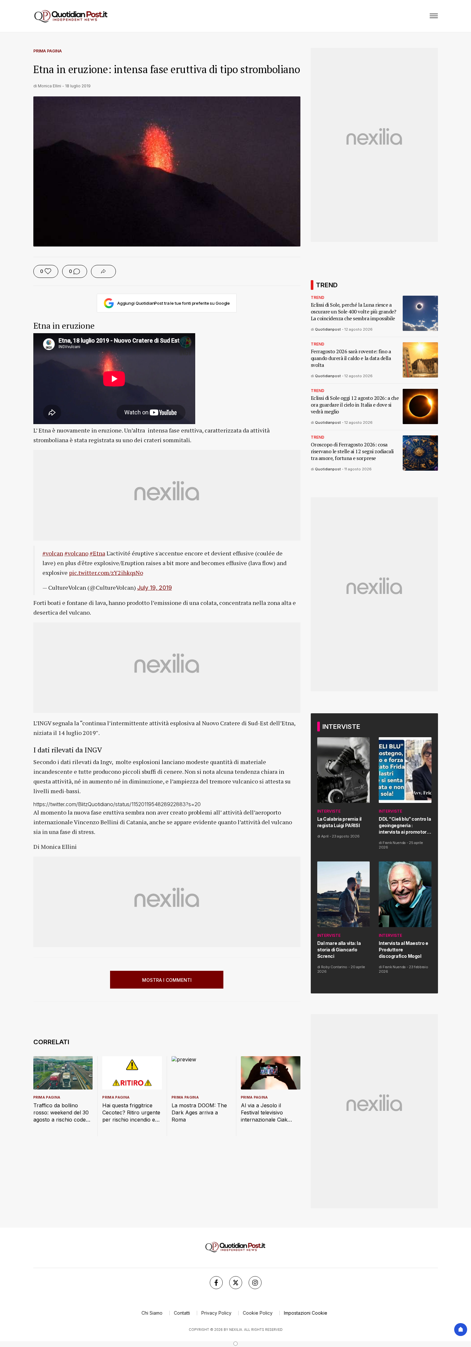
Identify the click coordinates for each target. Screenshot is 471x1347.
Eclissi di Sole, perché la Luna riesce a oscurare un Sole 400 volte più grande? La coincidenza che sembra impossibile (353, 311)
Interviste (329, 811)
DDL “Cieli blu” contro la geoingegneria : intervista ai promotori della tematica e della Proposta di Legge (405, 825)
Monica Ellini (49, 85)
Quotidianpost (328, 329)
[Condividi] (103, 271)
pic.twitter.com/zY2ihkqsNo (106, 572)
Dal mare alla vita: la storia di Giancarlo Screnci (339, 949)
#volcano (76, 553)
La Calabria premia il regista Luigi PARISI (339, 822)
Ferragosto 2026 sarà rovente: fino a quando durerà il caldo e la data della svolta (351, 358)
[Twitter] (235, 1282)
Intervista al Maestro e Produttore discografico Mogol (403, 949)
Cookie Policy (258, 1313)
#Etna (97, 553)
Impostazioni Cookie (305, 1313)
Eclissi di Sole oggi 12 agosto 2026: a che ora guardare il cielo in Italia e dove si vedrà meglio (355, 405)
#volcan (52, 553)
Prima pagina (47, 51)
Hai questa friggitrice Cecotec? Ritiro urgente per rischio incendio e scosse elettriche (131, 1112)
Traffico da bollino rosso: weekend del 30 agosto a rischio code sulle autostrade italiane (62, 1112)
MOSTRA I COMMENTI (167, 980)
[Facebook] (216, 1282)
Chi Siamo (152, 1313)
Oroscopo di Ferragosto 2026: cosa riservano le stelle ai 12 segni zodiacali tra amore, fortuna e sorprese (352, 451)
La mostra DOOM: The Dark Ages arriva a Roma (199, 1112)
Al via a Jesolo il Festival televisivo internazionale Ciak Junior (264, 1112)
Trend (317, 297)
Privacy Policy (216, 1313)
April (325, 836)
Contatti (182, 1313)
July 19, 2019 (154, 587)
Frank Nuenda (394, 842)
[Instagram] (255, 1282)
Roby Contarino (334, 967)
